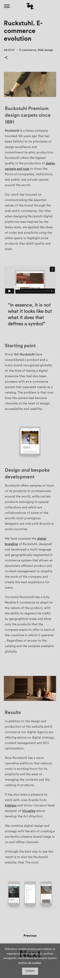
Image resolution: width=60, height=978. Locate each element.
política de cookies (30, 963)
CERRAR (30, 971)
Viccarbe (28, 811)
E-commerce (27, 50)
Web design (45, 50)
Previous (30, 935)
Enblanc (11, 805)
